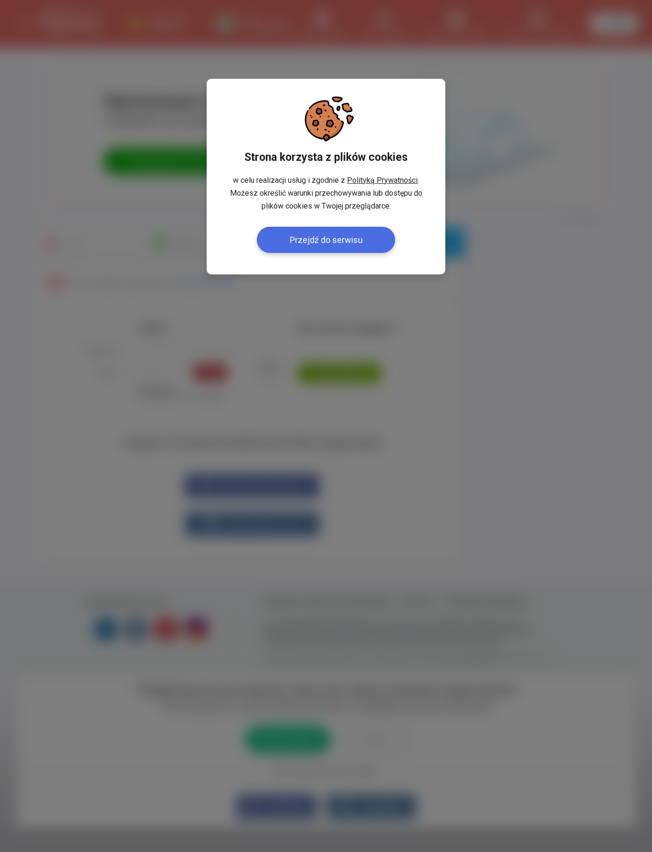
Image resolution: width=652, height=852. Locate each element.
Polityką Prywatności (382, 180)
